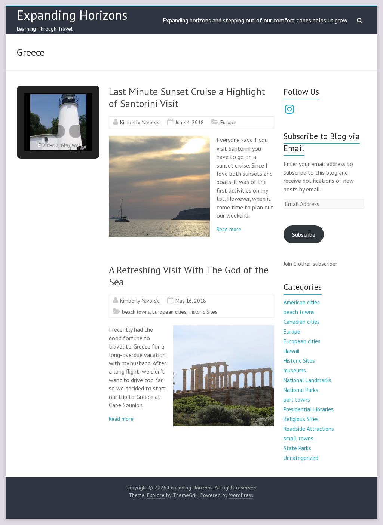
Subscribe (303, 234)
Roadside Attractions (309, 428)
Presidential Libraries (309, 409)
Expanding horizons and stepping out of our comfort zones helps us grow (255, 20)
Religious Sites (301, 419)
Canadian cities (302, 321)
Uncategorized (301, 457)
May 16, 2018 (190, 300)
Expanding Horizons (72, 15)
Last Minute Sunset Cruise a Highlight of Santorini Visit (187, 97)
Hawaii (291, 350)
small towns (298, 438)
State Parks (297, 448)
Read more (229, 229)
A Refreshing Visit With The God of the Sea (189, 276)
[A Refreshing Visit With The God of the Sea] (223, 329)
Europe (228, 122)
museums (295, 370)
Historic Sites (203, 311)
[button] (41, 131)
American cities (302, 302)
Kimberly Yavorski (140, 122)
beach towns (136, 311)
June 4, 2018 (189, 122)
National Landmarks (307, 380)
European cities (169, 311)
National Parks (301, 389)
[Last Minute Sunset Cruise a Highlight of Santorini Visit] (159, 139)
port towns (297, 399)
